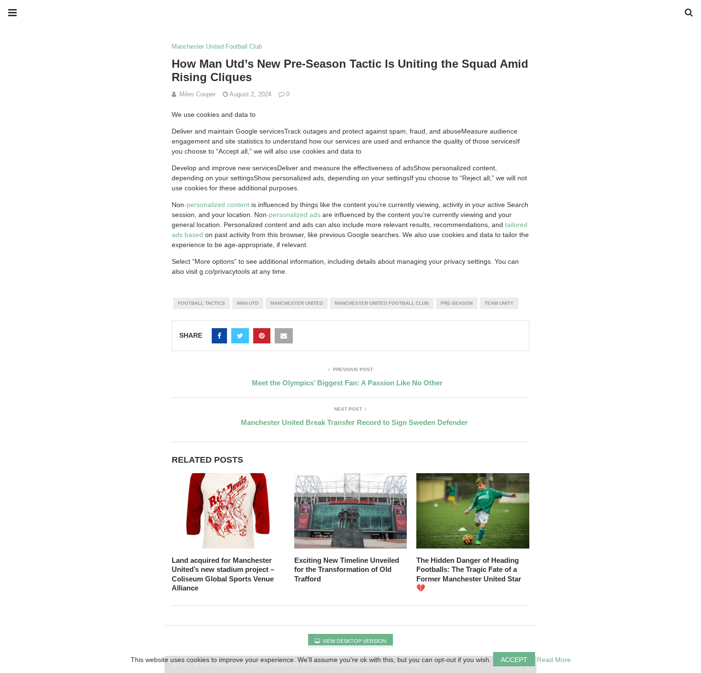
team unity (499, 303)
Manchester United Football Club (217, 46)
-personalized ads (293, 214)
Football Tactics (201, 303)
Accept (514, 659)
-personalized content (216, 204)
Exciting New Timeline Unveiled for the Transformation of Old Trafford (346, 569)
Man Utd (247, 303)
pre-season (457, 303)
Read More (554, 659)
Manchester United (296, 303)
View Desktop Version (353, 641)
